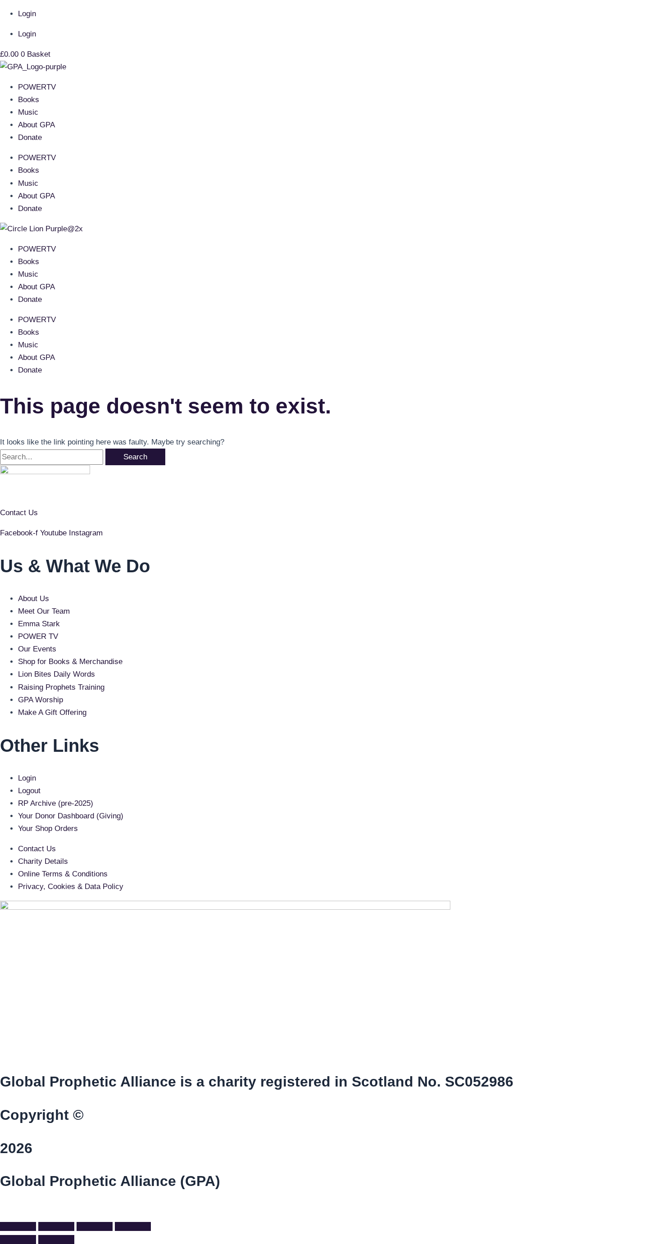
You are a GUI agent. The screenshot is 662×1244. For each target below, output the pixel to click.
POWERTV (37, 87)
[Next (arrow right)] (56, 1239)
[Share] (95, 1226)
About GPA (36, 125)
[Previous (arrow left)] (18, 1239)
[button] (3, 1211)
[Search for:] (52, 457)
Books (28, 99)
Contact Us (19, 512)
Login (27, 13)
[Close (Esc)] (133, 1226)
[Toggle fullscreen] (56, 1226)
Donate (30, 137)
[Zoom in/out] (18, 1226)
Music (28, 112)
